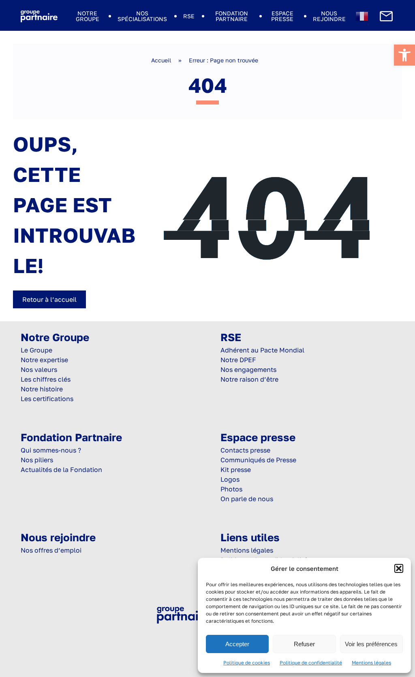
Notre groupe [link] (87, 16)
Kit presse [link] (235, 470)
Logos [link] (230, 479)
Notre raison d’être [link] (249, 379)
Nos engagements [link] (248, 369)
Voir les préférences (371, 644)
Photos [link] (231, 489)
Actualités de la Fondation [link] (61, 470)
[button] (399, 568)
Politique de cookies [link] (246, 663)
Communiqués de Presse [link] (258, 460)
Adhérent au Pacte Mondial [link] (262, 350)
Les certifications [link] (47, 399)
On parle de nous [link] (246, 499)
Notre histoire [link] (42, 389)
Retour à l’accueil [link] (49, 299)
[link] (404, 55)
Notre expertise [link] (44, 360)
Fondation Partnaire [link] (231, 16)
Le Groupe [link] (36, 350)
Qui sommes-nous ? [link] (51, 450)
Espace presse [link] (282, 16)
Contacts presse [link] (245, 450)
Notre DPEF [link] (238, 360)
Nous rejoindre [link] (329, 16)
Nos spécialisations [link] (142, 16)
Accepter (237, 644)
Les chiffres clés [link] (46, 379)
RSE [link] (189, 16)
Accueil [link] (161, 60)
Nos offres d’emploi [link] (51, 550)
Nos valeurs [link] (39, 369)
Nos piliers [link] (37, 460)
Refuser (304, 644)
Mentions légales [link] (371, 663)
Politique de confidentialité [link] (311, 663)
